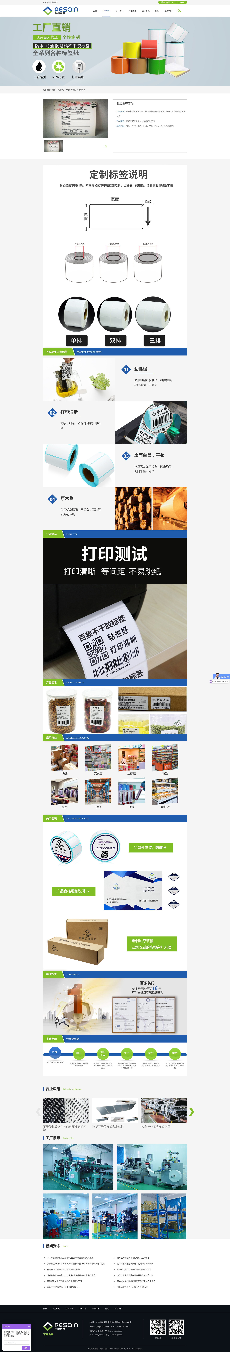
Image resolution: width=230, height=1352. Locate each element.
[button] (106, 146)
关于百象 (146, 11)
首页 (95, 11)
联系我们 (168, 11)
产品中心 (106, 10)
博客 (157, 11)
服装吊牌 (82, 90)
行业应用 (132, 11)
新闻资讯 (119, 11)
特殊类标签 (71, 90)
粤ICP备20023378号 (108, 1349)
